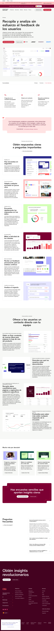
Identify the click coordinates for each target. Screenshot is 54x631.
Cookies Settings (49, 623)
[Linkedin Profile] (3, 609)
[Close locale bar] (44, 6)
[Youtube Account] (5, 609)
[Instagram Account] (7, 609)
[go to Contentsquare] (4, 0)
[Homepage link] (4, 589)
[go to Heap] (8, 0)
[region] (11, 624)
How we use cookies (9, 624)
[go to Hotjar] (11, 0)
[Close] (19, 621)
